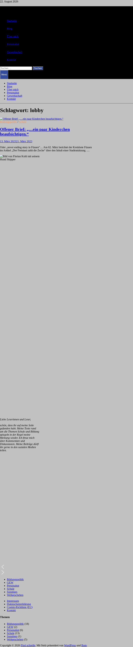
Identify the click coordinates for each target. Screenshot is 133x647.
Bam (84, 645)
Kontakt (11, 59)
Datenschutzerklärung (19, 604)
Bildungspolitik (8, 121)
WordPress (70, 645)
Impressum (13, 600)
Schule (22, 121)
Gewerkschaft (14, 52)
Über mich (13, 36)
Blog (9, 28)
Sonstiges (12, 591)
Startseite (12, 20)
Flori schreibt (28, 645)
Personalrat (13, 44)
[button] (20, 567)
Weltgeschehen (15, 595)
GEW (10, 582)
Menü (4, 74)
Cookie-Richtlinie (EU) (20, 607)
